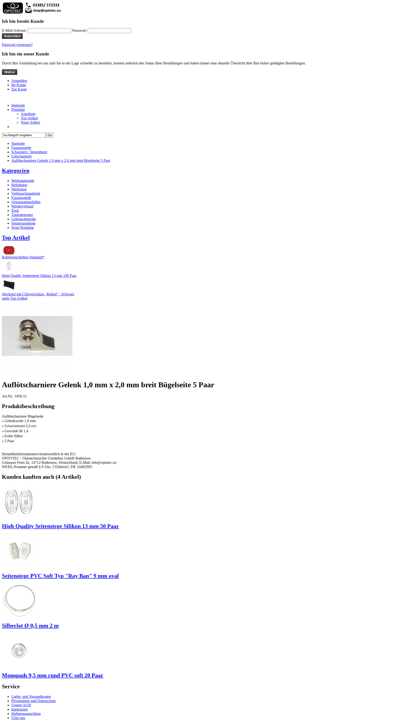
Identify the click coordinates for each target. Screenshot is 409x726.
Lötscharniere (21, 156)
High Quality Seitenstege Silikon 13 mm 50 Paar (60, 526)
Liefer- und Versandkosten (31, 696)
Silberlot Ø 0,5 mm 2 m (30, 625)
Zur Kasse (19, 89)
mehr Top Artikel (14, 298)
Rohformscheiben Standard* (23, 257)
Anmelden (19, 81)
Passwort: (79, 30)
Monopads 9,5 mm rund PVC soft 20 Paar (52, 675)
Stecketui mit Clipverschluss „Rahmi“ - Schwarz (38, 294)
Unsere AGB (21, 705)
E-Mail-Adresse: (14, 30)
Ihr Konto (18, 85)
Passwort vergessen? (17, 45)
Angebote (28, 114)
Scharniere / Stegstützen (29, 152)
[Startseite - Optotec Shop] (31, 13)
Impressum (19, 709)
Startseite (18, 143)
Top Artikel (29, 118)
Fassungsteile (21, 148)
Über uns (18, 718)
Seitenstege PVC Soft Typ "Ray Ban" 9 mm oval (60, 576)
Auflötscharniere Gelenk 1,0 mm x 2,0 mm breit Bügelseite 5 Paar (60, 160)
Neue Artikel (30, 122)
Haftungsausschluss (26, 714)
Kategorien (15, 170)
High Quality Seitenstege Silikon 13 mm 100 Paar (39, 276)
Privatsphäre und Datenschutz (33, 701)
